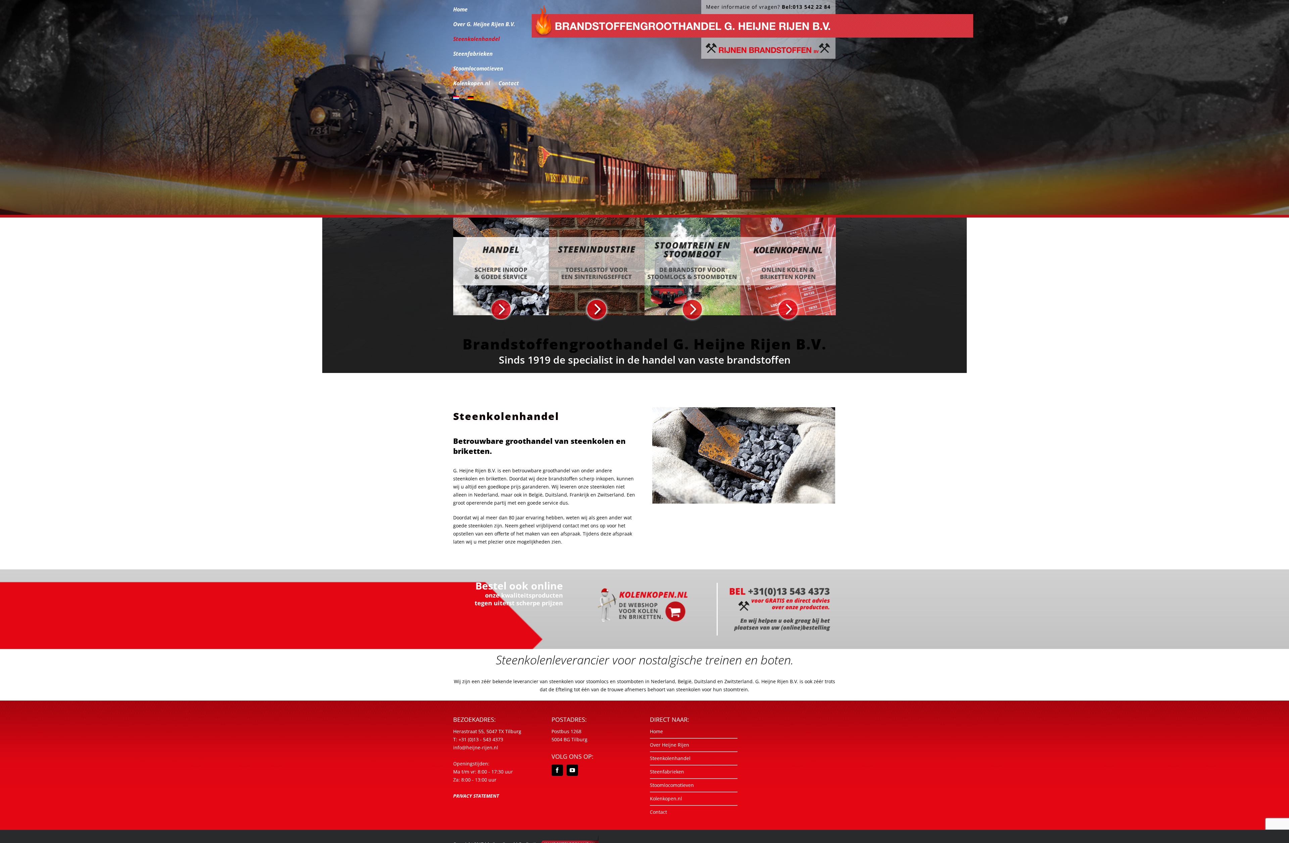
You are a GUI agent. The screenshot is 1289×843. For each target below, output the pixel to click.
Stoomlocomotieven (672, 785)
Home (656, 731)
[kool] (743, 409)
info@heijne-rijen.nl (475, 747)
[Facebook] (557, 770)
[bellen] (780, 585)
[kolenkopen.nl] (788, 220)
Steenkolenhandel (670, 758)
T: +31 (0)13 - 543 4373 (478, 739)
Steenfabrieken (667, 771)
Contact (658, 812)
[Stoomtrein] (692, 220)
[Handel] (501, 220)
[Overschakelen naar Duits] (471, 98)
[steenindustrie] (596, 220)
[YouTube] (572, 770)
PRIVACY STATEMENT (476, 796)
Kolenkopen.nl (666, 798)
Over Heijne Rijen (669, 745)
